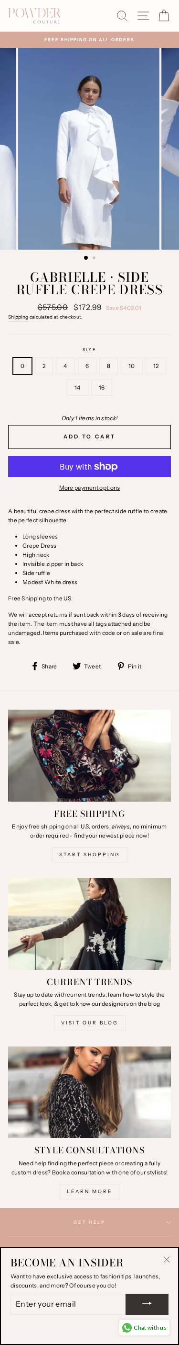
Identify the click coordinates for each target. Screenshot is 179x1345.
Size (90, 349)
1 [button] (86, 258)
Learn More (89, 1191)
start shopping (89, 854)
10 (131, 365)
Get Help (89, 1222)
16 (102, 387)
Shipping (18, 317)
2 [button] (95, 258)
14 (77, 387)
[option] (89, 39)
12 (156, 365)
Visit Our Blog (89, 1023)
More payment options (89, 487)
